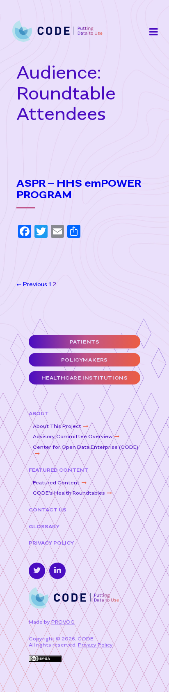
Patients (85, 342)
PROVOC (63, 622)
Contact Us (47, 510)
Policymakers (84, 360)
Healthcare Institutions (84, 378)
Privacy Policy (51, 543)
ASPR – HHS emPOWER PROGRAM (78, 189)
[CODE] (57, 30)
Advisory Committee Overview (72, 436)
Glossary (44, 526)
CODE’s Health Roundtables (69, 493)
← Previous (31, 283)
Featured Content (58, 470)
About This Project (57, 426)
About (39, 413)
